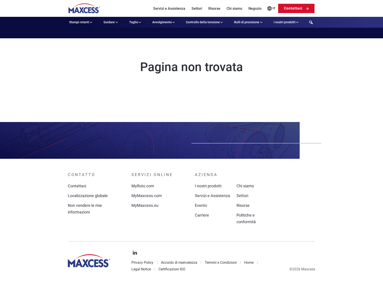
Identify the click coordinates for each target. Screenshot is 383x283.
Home (249, 262)
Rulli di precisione (246, 22)
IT (274, 8)
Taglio (133, 22)
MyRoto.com (142, 186)
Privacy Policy (142, 262)
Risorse (214, 8)
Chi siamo (234, 8)
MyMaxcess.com (146, 195)
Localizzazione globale (88, 195)
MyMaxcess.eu (144, 205)
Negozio (255, 8)
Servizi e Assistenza (169, 8)
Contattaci (293, 8)
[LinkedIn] (135, 252)
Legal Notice (141, 269)
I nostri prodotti (284, 22)
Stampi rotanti (79, 22)
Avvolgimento (162, 22)
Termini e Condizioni (221, 262)
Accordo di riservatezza (179, 262)
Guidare (109, 22)
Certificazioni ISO (171, 269)
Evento (201, 205)
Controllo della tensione (203, 22)
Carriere (202, 215)
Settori (197, 8)
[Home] (84, 8)
